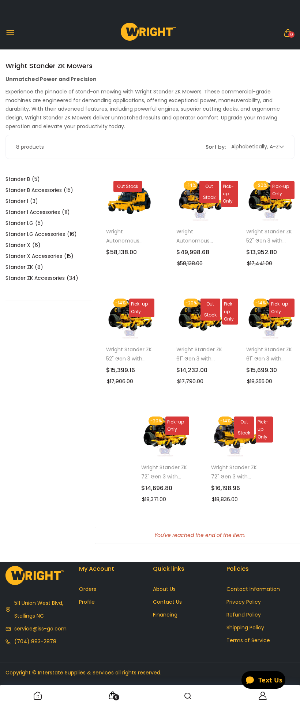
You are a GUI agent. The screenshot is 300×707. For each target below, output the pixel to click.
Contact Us (167, 602)
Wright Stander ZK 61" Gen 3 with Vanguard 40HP (269, 354)
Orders (87, 589)
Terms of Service (248, 640)
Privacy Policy (243, 602)
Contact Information (253, 589)
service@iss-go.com (40, 628)
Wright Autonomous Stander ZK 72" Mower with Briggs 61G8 (199, 236)
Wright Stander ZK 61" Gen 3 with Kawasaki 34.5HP (199, 354)
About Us (164, 589)
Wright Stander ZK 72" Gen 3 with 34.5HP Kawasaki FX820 (164, 472)
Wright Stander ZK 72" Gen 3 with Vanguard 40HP (234, 472)
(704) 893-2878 (35, 641)
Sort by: (216, 147)
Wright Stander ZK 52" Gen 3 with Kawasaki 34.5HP (269, 236)
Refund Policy (243, 614)
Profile (87, 602)
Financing (165, 614)
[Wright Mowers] (148, 33)
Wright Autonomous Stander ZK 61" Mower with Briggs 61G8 (128, 236)
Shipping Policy (245, 627)
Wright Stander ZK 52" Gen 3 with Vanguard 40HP (129, 354)
